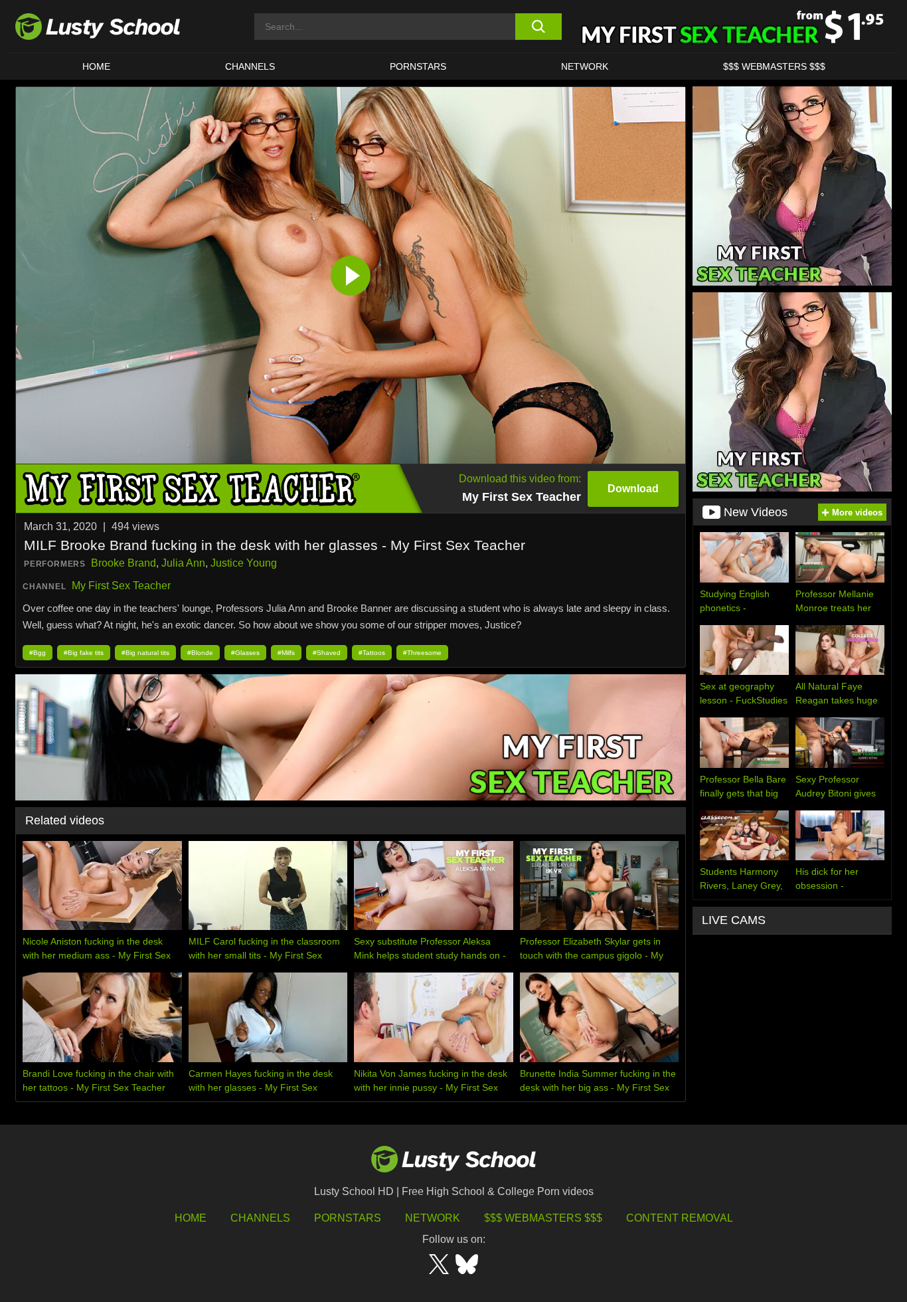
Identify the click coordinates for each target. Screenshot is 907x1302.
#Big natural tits (145, 652)
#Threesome (422, 652)
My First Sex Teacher (121, 585)
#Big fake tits (84, 652)
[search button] (538, 26)
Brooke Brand (123, 563)
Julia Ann (183, 563)
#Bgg (37, 652)
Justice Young (243, 563)
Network (584, 66)
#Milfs (286, 652)
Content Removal (679, 1218)
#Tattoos (372, 652)
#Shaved (327, 652)
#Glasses (245, 652)
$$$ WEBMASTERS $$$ (774, 66)
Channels (250, 66)
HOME (96, 66)
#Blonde (200, 652)
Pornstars (418, 66)
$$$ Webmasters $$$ (543, 1218)
